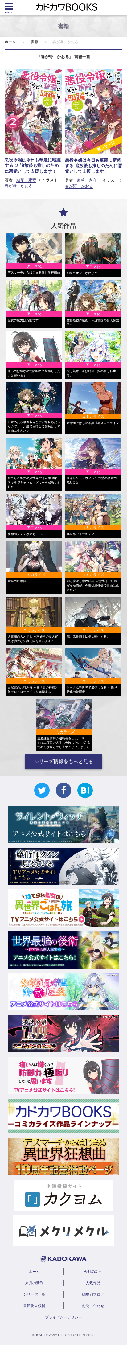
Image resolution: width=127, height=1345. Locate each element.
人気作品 (93, 1283)
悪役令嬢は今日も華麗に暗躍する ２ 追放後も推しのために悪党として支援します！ (33, 165)
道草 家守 (26, 180)
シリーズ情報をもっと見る (63, 761)
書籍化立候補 (34, 1306)
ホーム (10, 42)
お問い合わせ (93, 1306)
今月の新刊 (93, 1271)
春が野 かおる (19, 185)
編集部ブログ (93, 1294)
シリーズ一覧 (34, 1294)
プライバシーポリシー (63, 1317)
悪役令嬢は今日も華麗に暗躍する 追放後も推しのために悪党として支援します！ (93, 166)
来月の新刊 (34, 1283)
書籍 (34, 42)
